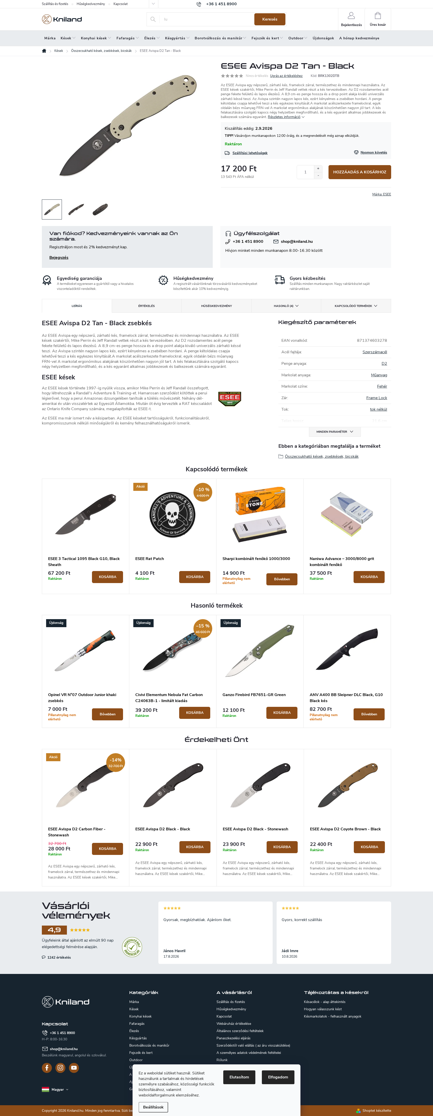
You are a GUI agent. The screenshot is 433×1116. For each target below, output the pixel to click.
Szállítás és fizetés (55, 4)
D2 (384, 363)
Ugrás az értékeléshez (286, 76)
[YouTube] (74, 1068)
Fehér (382, 386)
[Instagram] (60, 1068)
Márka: (381, 194)
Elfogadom (278, 1077)
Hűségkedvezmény (91, 4)
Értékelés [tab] (146, 306)
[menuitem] (50, 38)
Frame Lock (376, 398)
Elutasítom (239, 1077)
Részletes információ (284, 117)
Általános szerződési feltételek (240, 1031)
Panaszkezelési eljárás (233, 1038)
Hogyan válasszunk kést (323, 1009)
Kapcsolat (121, 4)
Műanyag (379, 375)
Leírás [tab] (77, 306)
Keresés (269, 19)
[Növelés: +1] (318, 168)
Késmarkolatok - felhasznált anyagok (332, 1017)
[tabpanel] (85, 536)
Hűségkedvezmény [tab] (216, 306)
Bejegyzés (58, 257)
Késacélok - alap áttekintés (325, 1002)
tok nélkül (378, 409)
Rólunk (222, 1060)
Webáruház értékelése (233, 1023)
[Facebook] (47, 1068)
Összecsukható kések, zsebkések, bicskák (322, 456)
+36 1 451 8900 (248, 241)
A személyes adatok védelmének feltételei (248, 1052)
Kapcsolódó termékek (353, 306)
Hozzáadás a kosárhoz (359, 172)
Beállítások (153, 1107)
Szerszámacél (375, 352)
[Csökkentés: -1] (318, 175)
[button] (85, 860)
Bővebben (282, 579)
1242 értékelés (58, 957)
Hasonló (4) (283, 306)
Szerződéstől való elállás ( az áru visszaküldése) (253, 1045)
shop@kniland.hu (297, 241)
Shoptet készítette (377, 1110)
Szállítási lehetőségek (250, 153)
